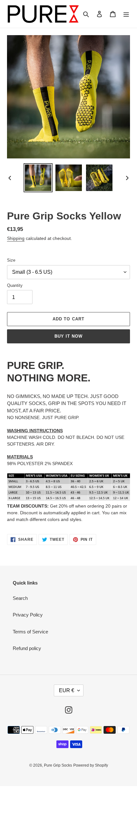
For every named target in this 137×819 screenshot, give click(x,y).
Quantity (15, 285)
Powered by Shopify (90, 765)
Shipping (16, 238)
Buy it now (68, 336)
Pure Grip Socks (58, 765)
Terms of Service (30, 631)
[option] (38, 178)
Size (11, 260)
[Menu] (126, 14)
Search (20, 598)
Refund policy (27, 648)
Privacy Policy (28, 614)
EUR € (66, 690)
